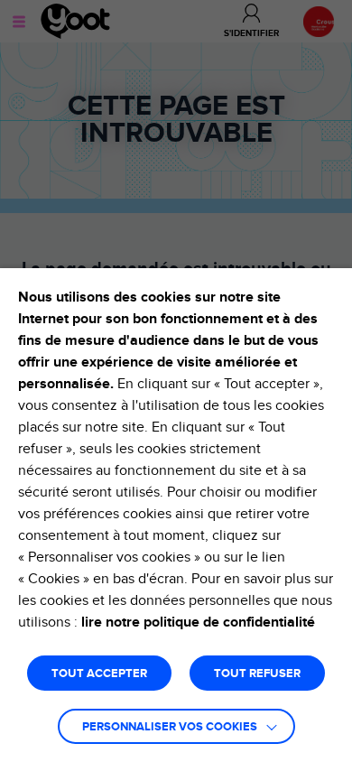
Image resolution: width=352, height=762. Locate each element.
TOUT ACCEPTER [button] (99, 674)
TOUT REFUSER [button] (257, 674)
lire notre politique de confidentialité (198, 622)
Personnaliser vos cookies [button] (169, 727)
